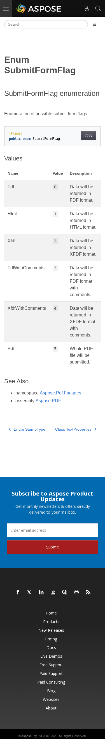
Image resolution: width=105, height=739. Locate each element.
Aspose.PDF (48, 400)
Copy (88, 135)
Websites (51, 699)
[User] (86, 8)
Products (51, 621)
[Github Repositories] (76, 592)
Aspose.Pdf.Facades (60, 393)
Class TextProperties (73, 429)
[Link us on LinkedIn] (41, 592)
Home (51, 613)
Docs (51, 647)
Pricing (51, 639)
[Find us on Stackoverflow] (53, 592)
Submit (52, 547)
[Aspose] (39, 8)
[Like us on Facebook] (18, 592)
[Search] (98, 8)
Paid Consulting (51, 682)
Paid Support (51, 673)
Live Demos (51, 656)
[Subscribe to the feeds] (88, 592)
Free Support (51, 664)
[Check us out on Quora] (65, 592)
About (51, 708)
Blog (51, 690)
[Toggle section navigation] (94, 24)
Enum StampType (29, 429)
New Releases (51, 630)
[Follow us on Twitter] (29, 592)
